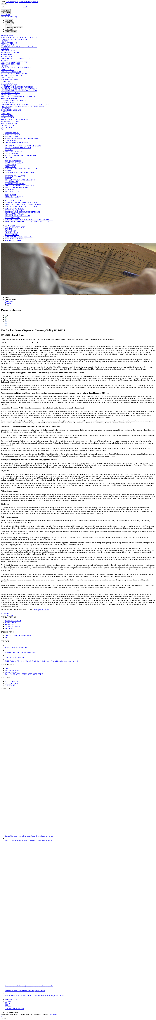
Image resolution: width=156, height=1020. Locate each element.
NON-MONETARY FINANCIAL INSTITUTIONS (19, 89)
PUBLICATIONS (7, 81)
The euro (8, 136)
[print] (6, 326)
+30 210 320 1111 (21, 652)
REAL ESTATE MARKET (10, 98)
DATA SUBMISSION (12, 681)
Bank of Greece (29, 836)
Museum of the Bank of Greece (34, 996)
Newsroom (9, 301)
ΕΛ (5, 15)
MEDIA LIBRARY (7, 118)
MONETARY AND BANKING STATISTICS (17, 87)
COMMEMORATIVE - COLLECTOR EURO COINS (24, 674)
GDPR (7, 1003)
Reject (3, 1016)
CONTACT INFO (7, 116)
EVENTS (4, 112)
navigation (12, 2)
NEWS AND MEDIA (12, 626)
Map (14, 657)
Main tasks (8, 135)
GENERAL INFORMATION (11, 64)
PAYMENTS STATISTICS (10, 95)
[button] (25, 7)
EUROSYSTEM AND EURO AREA (14, 39)
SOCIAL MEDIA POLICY (14, 1009)
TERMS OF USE (11, 999)
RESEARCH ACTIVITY (9, 83)
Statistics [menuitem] (9, 29)
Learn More (53, 1014)
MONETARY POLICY (9, 51)
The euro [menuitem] (8, 25)
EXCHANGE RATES (12, 672)
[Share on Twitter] (6, 317)
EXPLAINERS (6, 114)
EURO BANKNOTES (13, 670)
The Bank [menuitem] (9, 20)
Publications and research (13, 138)
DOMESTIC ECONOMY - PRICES (13, 100)
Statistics (8, 140)
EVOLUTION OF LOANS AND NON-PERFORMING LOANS (23, 106)
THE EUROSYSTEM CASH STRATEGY (16, 68)
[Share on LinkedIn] (6, 319)
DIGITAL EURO (7, 77)
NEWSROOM (6, 108)
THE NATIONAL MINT (9, 79)
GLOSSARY (9, 1007)
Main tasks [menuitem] (9, 22)
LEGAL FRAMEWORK (9, 43)
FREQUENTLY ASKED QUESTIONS (14, 119)
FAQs (16, 647)
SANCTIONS (10, 685)
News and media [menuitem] (11, 31)
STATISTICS (9, 624)
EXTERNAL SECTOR (9, 85)
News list (8, 303)
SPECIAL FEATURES (9, 123)
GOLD (7, 668)
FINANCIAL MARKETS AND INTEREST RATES (19, 91)
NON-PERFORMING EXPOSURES (18, 635)
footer (33, 2)
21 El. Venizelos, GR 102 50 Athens (41, 661)
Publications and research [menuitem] (14, 27)
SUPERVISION (6, 54)
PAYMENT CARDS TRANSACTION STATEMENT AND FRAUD (25, 104)
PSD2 (7, 637)
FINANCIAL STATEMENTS (11, 121)
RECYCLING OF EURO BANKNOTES (15, 74)
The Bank (8, 133)
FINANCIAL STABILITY (10, 52)
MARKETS (5, 60)
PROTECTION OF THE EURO (12, 75)
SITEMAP (8, 1001)
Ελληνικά (7, 125)
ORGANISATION (7, 45)
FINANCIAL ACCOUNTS (10, 93)
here (41, 610)
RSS (6, 1005)
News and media (10, 142)
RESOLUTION (6, 56)
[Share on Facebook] (6, 321)
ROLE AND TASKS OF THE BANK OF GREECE (19, 37)
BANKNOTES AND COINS (11, 72)
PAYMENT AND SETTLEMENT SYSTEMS (17, 58)
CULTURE (5, 49)
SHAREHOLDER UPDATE (11, 110)
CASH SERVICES (7, 70)
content (24, 2)
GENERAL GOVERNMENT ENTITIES (15, 62)
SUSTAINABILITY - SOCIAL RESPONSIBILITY (19, 47)
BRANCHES (9, 628)
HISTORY (4, 41)
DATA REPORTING (8, 102)
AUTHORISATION (12, 683)
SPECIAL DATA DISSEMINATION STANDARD (18, 96)
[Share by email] (6, 324)
